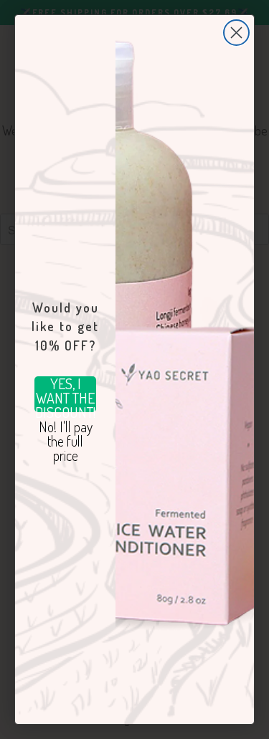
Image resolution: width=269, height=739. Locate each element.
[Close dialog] (236, 32)
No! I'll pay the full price (66, 437)
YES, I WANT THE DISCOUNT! (65, 394)
